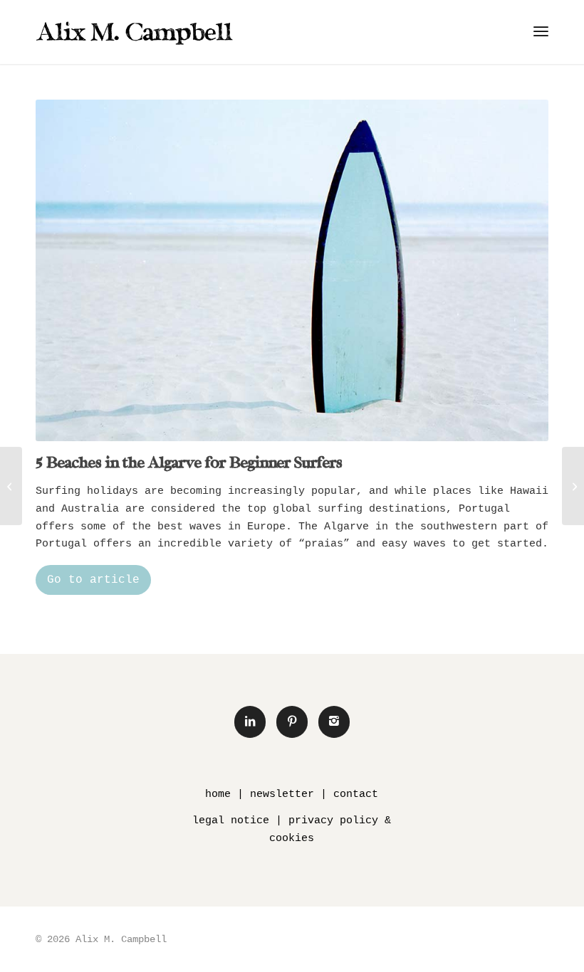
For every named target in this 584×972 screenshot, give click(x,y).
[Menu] (540, 32)
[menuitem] (540, 32)
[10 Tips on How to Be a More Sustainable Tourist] (573, 486)
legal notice (230, 821)
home (218, 794)
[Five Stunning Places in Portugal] (11, 486)
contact (355, 794)
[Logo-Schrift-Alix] (135, 32)
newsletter (282, 794)
